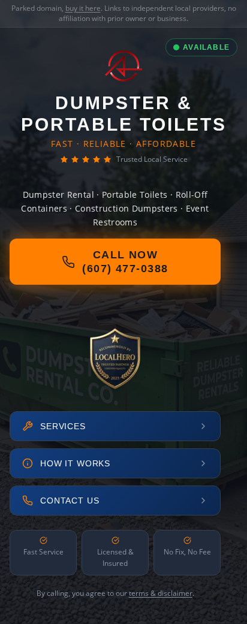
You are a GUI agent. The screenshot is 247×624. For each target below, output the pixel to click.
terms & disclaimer (160, 593)
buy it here (83, 8)
